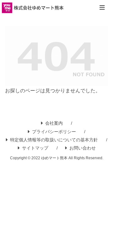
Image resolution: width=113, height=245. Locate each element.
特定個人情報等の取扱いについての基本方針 (54, 139)
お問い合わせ (82, 147)
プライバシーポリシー (54, 131)
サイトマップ (35, 147)
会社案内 (54, 123)
